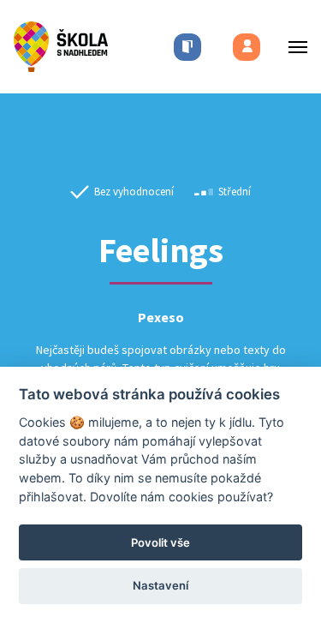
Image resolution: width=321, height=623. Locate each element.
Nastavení (160, 585)
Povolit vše (160, 542)
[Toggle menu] (292, 46)
